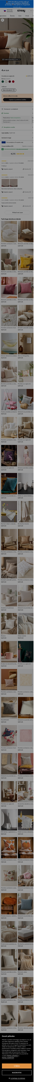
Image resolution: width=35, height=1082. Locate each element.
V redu (17, 1066)
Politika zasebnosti (8, 1058)
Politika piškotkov (12, 1056)
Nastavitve (16, 1073)
